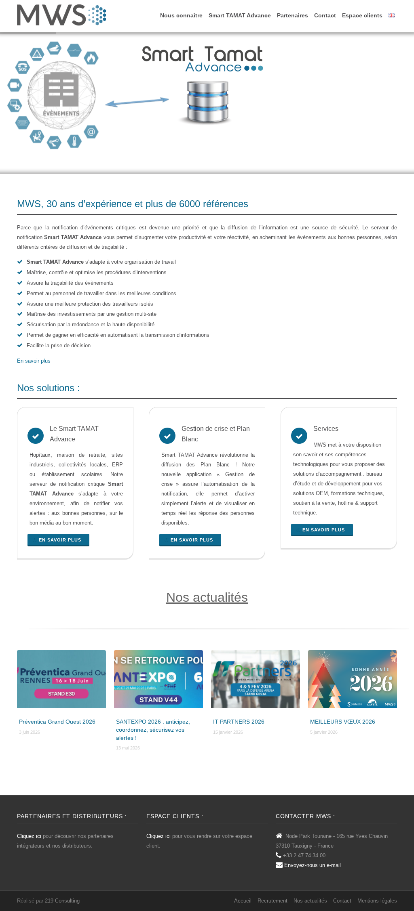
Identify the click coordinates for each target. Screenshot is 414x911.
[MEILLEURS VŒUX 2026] (352, 681)
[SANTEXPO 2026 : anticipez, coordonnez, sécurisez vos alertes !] (158, 681)
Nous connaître (181, 15)
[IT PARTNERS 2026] (255, 681)
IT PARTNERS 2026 (238, 721)
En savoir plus (34, 361)
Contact (325, 15)
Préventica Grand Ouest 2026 (57, 721)
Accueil (242, 901)
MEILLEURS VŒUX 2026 (342, 721)
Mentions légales (377, 901)
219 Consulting (62, 901)
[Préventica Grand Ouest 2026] (61, 681)
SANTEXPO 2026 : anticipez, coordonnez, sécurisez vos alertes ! (153, 729)
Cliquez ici (29, 836)
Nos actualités (207, 597)
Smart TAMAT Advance (240, 15)
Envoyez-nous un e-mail (312, 865)
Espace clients (362, 15)
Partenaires (292, 15)
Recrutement (272, 901)
